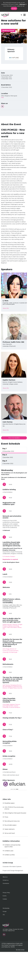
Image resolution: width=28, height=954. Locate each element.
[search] (21, 15)
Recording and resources (12, 821)
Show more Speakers (14, 438)
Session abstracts (9, 829)
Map (2, 97)
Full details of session (9, 556)
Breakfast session (9, 803)
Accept (14, 8)
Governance (6, 883)
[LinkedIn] (2, 106)
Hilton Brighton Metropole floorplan (15, 813)
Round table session (10, 825)
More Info (6, 308)
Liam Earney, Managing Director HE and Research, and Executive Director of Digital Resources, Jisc (12, 686)
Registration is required (10, 559)
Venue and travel (9, 833)
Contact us (5, 880)
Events (4, 895)
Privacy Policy (6, 892)
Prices (6, 817)
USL (4, 914)
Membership (6, 908)
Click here (22, 4)
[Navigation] (24, 15)
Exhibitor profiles (9, 855)
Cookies (5, 899)
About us (5, 877)
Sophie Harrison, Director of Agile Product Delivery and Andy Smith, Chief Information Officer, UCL (12, 627)
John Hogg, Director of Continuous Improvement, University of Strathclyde (11, 650)
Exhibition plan (8, 850)
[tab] (14, 450)
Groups (4, 911)
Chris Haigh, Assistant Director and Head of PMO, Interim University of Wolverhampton (11, 706)
